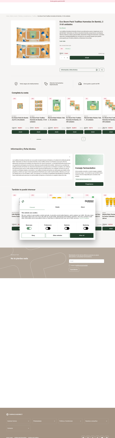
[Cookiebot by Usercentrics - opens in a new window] (86, 201)
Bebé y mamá (13, 16)
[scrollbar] (57, 139)
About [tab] (83, 207)
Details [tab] (57, 207)
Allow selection (57, 235)
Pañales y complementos (24, 16)
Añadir (20, 132)
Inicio (7, 16)
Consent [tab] (32, 207)
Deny (33, 235)
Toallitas (34, 16)
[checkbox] (69, 265)
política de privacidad (82, 265)
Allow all (81, 235)
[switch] (48, 228)
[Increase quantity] (67, 58)
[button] (44, 421)
